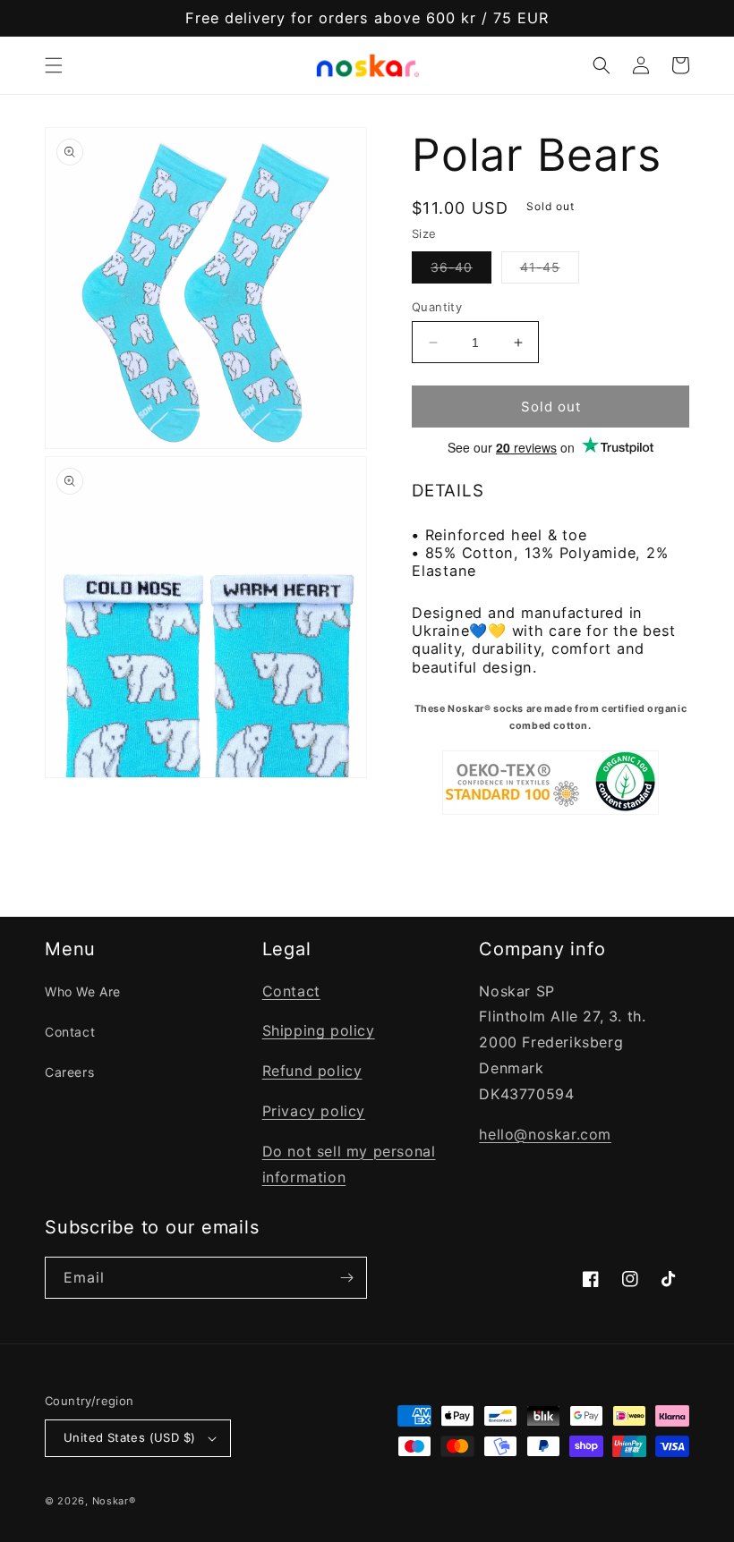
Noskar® (114, 1501)
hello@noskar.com (545, 1134)
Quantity (437, 307)
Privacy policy (313, 1111)
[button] (53, 65)
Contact (70, 1031)
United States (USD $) (129, 1437)
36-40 (461, 271)
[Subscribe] (346, 1278)
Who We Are (83, 991)
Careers (69, 1072)
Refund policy (312, 1071)
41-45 (549, 271)
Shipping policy (318, 1030)
